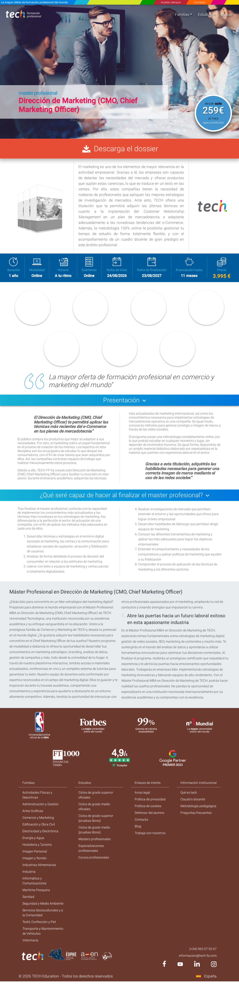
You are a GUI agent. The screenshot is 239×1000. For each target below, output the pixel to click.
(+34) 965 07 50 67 (203, 949)
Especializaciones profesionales (91, 848)
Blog (138, 826)
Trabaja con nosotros (150, 833)
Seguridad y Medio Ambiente (42, 903)
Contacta (199, 2)
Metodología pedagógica (198, 806)
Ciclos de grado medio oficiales (94, 806)
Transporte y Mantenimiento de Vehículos (42, 931)
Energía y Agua (33, 838)
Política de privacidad (150, 799)
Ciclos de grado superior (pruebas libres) (95, 818)
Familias (182, 14)
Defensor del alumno (149, 813)
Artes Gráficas (32, 811)
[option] (119, 72)
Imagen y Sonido (34, 858)
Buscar (226, 14)
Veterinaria (30, 940)
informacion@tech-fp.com (198, 955)
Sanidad (28, 897)
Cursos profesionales (93, 857)
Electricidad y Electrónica (40, 831)
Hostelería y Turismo (37, 844)
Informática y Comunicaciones (34, 880)
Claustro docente (192, 799)
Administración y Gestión (40, 804)
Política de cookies (148, 806)
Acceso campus (171, 2)
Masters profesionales (94, 839)
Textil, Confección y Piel (39, 922)
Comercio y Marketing (38, 817)
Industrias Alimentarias (39, 865)
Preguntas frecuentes (196, 813)
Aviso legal (142, 792)
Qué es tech (188, 792)
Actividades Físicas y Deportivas (37, 795)
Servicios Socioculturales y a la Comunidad (42, 912)
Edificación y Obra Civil (38, 824)
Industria (28, 871)
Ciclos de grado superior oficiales (95, 795)
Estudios (205, 14)
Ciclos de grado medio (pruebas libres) (94, 830)
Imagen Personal (34, 851)
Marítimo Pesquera (36, 890)
